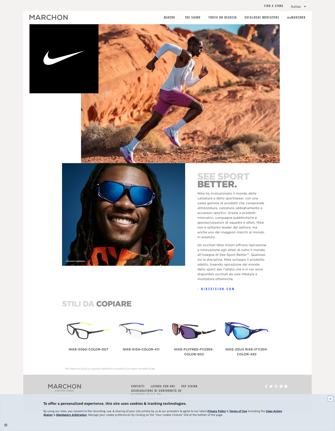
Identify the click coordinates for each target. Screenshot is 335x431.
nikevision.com (218, 288)
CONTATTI (138, 386)
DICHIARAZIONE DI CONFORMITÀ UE (156, 391)
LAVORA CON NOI (163, 386)
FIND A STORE (273, 6)
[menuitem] (294, 7)
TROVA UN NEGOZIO (222, 17)
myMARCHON (296, 17)
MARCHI (169, 17)
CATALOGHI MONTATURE (262, 17)
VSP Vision (189, 386)
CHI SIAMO (193, 17)
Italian (296, 6)
